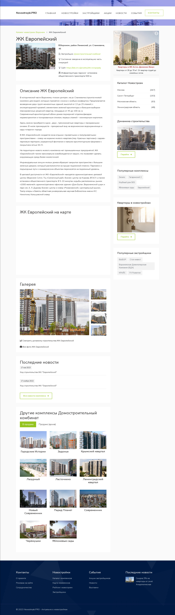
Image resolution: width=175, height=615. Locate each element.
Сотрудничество (24, 587)
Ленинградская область (128, 107)
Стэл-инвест (135, 259)
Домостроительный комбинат (87, 54)
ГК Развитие (135, 272)
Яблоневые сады (63, 541)
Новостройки (69, 13)
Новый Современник (33, 511)
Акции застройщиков (99, 578)
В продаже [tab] (28, 424)
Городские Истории (33, 451)
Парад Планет (63, 510)
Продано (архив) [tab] (47, 424)
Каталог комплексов (62, 578)
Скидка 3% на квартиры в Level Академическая (144, 581)
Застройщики (91, 13)
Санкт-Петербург (125, 95)
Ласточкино (63, 479)
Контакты (154, 13)
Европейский (144, 187)
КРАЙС (122, 272)
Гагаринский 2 (135, 177)
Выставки (93, 587)
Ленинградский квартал (93, 481)
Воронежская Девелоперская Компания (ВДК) (132, 266)
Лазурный (33, 479)
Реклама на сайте (24, 583)
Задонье (63, 451)
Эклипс (122, 177)
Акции (108, 13)
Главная (51, 13)
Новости (121, 13)
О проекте (21, 578)
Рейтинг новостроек (63, 587)
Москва (120, 90)
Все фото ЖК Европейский (35, 346)
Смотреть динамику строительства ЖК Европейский (48, 340)
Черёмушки (33, 541)
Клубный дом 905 (127, 182)
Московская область (126, 101)
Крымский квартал (93, 451)
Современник (93, 510)
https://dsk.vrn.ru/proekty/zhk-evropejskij (83, 68)
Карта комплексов (61, 583)
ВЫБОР (122, 259)
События (137, 13)
